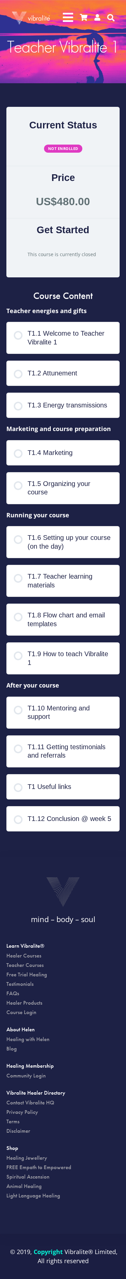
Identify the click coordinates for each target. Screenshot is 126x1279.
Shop (12, 1149)
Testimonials (20, 983)
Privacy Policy (22, 1112)
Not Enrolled (63, 148)
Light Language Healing (33, 1195)
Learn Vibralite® (25, 946)
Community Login (26, 1075)
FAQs (12, 993)
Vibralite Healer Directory (35, 1093)
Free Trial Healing (26, 974)
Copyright (48, 1252)
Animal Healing (24, 1186)
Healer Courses (23, 955)
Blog (11, 1048)
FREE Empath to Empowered (38, 1167)
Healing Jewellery (26, 1157)
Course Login (21, 1012)
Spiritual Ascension (27, 1176)
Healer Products (24, 1002)
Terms (12, 1121)
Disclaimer (18, 1130)
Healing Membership (30, 1066)
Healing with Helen (27, 1039)
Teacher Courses (25, 965)
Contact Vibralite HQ (30, 1102)
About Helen (20, 1030)
